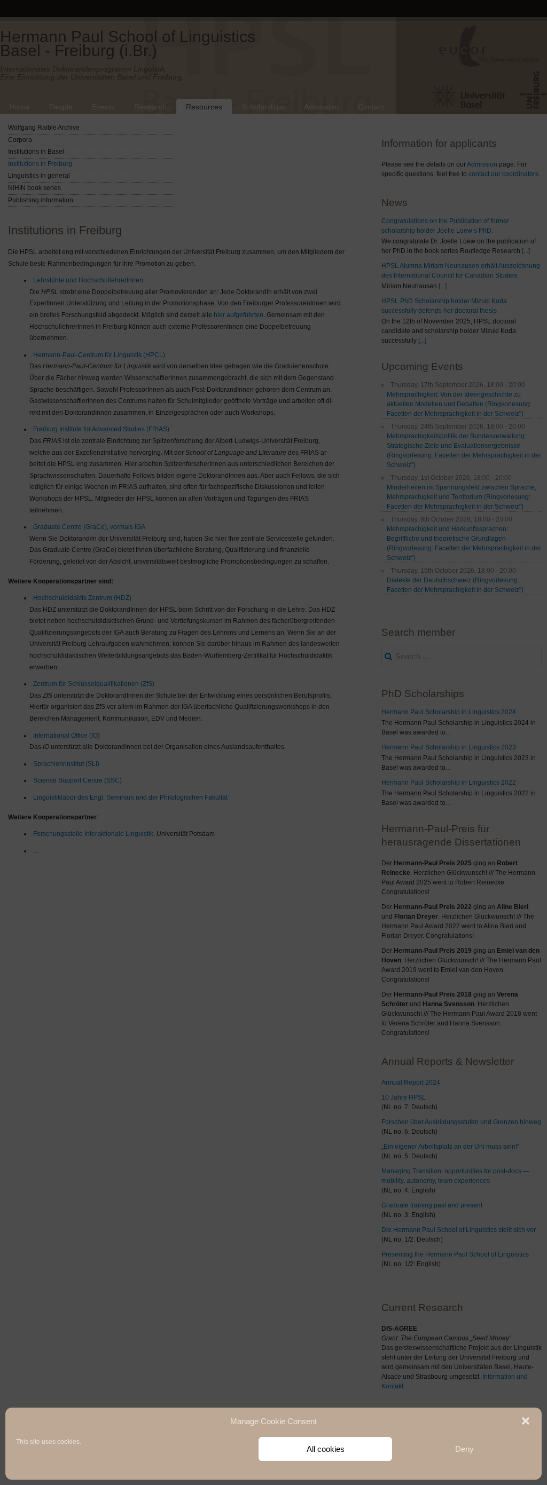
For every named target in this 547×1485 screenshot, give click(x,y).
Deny (464, 1449)
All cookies (326, 1449)
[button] (525, 1421)
